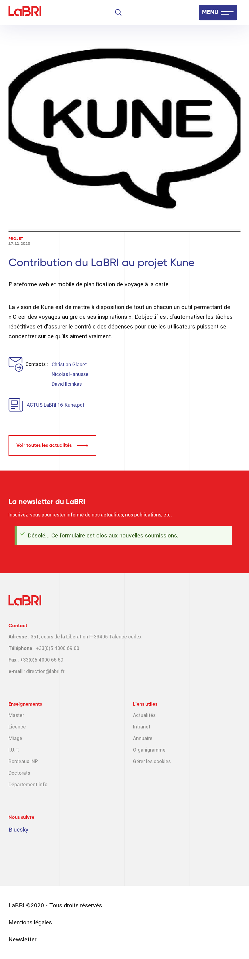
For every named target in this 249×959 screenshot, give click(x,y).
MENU (210, 12)
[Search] (118, 12)
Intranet (141, 727)
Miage (15, 738)
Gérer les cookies (152, 761)
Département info (28, 784)
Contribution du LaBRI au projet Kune (102, 263)
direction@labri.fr (45, 671)
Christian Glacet (69, 364)
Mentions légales (30, 922)
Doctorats (19, 773)
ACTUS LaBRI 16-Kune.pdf (56, 405)
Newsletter (22, 939)
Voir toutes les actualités (44, 445)
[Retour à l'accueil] (25, 12)
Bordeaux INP (23, 761)
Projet (16, 239)
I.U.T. (14, 750)
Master (16, 715)
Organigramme (149, 750)
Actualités (144, 715)
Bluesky (19, 829)
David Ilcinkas (67, 384)
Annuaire (142, 738)
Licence (17, 727)
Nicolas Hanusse (70, 374)
